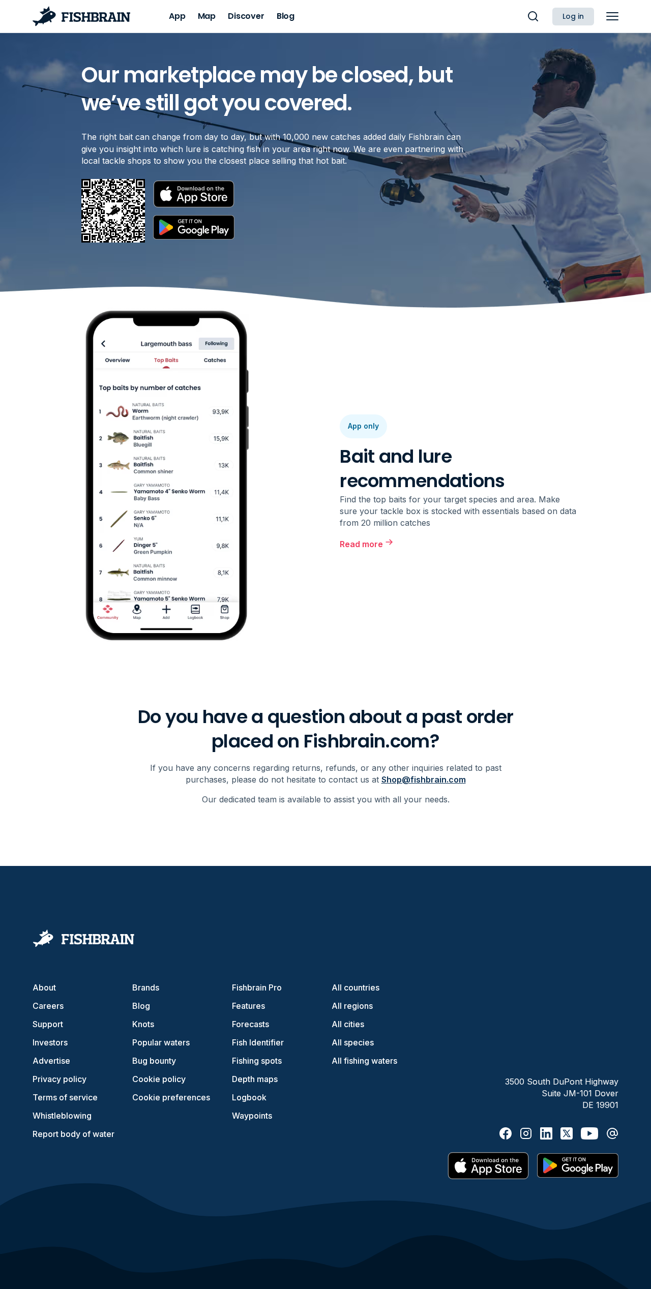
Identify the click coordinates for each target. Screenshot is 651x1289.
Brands (145, 987)
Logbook (249, 1097)
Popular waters (161, 1042)
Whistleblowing (62, 1116)
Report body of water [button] (73, 1134)
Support (48, 1024)
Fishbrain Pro (257, 987)
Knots (143, 1024)
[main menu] (612, 16)
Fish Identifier (258, 1042)
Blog (141, 1006)
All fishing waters (364, 1061)
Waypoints (252, 1116)
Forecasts (250, 1024)
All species (353, 1042)
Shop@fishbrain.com (423, 779)
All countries (355, 987)
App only (363, 426)
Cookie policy (159, 1079)
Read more (361, 544)
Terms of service (65, 1097)
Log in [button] (573, 16)
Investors (50, 1042)
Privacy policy (59, 1079)
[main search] (533, 16)
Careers (48, 1006)
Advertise (51, 1061)
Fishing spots (257, 1061)
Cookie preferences (171, 1097)
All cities (348, 1024)
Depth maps (255, 1079)
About (44, 987)
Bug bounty (154, 1061)
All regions (352, 1006)
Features (248, 1006)
